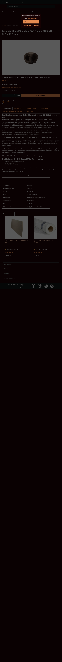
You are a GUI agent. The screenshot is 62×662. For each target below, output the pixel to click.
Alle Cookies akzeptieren (31, 21)
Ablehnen (36, 25)
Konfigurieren (27, 25)
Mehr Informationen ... (33, 18)
